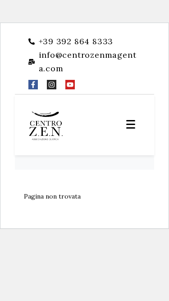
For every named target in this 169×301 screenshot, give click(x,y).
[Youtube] (70, 84)
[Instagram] (51, 84)
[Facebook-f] (33, 84)
